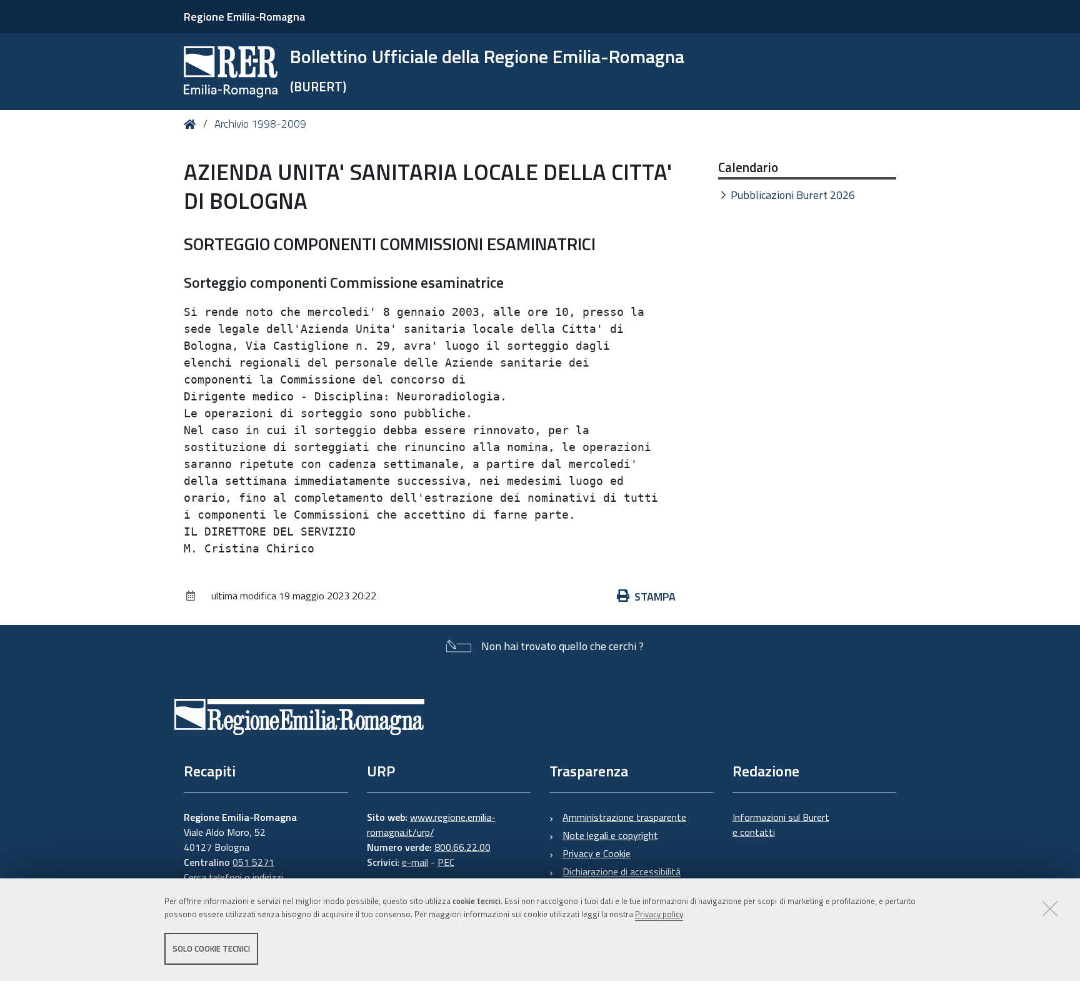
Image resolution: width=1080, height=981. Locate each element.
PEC (446, 862)
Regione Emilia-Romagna (244, 16)
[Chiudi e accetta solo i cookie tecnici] (1050, 908)
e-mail (415, 862)
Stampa (655, 596)
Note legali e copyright (610, 835)
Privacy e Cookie (596, 853)
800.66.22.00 (462, 847)
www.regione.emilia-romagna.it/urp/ (431, 825)
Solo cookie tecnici (211, 948)
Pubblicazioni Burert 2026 (793, 194)
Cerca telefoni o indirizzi (233, 877)
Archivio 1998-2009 (260, 124)
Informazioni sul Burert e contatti (780, 825)
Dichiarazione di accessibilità (621, 871)
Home (192, 124)
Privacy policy (659, 914)
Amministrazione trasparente (624, 817)
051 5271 (253, 862)
